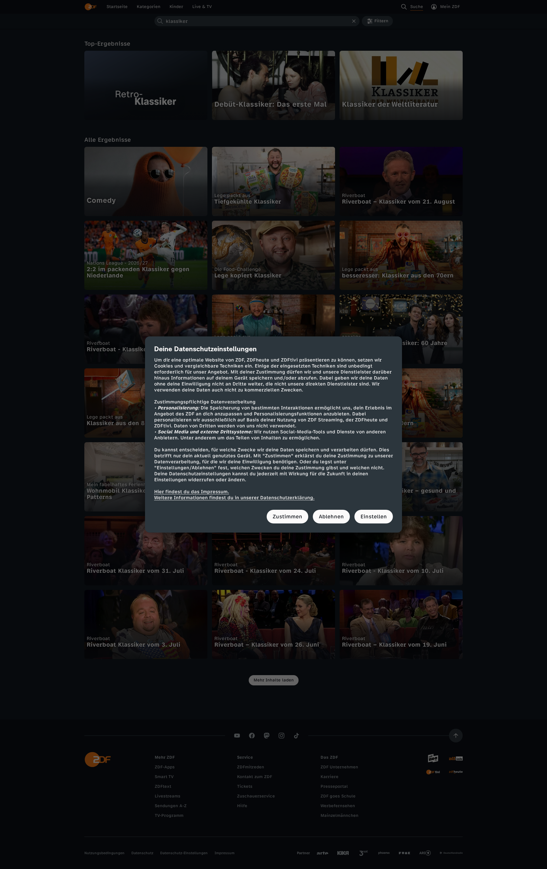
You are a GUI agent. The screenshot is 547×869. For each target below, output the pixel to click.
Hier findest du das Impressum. (191, 491)
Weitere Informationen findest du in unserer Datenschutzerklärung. (234, 497)
